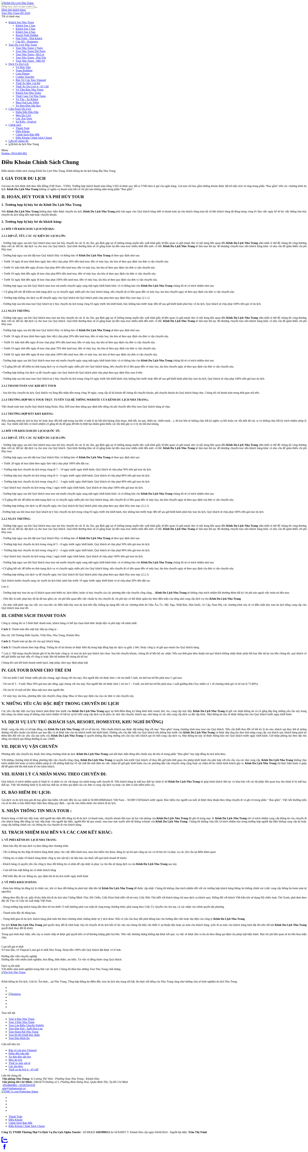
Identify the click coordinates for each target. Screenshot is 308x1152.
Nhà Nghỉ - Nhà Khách (29, 38)
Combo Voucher (25, 76)
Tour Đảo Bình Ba (19, 1038)
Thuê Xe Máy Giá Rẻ (28, 83)
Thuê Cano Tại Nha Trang (31, 96)
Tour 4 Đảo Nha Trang (21, 1018)
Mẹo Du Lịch (23, 115)
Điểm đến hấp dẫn (19, 1053)
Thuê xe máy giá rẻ (19, 1063)
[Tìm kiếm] (35, 7)
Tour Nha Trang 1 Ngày (29, 47)
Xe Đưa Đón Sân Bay (28, 105)
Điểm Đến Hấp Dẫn (27, 112)
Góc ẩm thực (16, 1066)
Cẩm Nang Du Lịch (20, 108)
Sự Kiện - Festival (26, 121)
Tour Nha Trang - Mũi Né (30, 60)
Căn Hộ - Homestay (27, 41)
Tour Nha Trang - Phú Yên (31, 57)
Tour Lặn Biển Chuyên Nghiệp (26, 1025)
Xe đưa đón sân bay (20, 1056)
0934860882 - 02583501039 (18, 1085)
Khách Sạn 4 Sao (25, 31)
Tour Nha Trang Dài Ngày (31, 51)
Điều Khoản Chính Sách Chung (34, 137)
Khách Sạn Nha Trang (21, 22)
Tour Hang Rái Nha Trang (23, 1031)
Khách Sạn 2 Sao (25, 25)
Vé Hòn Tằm (23, 67)
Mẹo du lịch (15, 1059)
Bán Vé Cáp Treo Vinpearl (31, 80)
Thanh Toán (22, 128)
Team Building (24, 70)
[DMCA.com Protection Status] (19, 1091)
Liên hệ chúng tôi (18, 140)
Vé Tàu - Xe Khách (27, 99)
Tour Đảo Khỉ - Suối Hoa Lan (26, 1028)
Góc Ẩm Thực (24, 118)
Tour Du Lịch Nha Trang (23, 44)
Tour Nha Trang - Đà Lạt (30, 54)
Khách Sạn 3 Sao (25, 28)
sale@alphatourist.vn (14, 1088)
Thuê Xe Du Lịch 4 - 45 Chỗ (32, 86)
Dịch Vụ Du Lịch (19, 64)
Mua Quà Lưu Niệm (27, 102)
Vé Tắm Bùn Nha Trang (29, 89)
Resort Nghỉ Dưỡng (27, 35)
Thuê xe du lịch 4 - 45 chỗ (23, 1069)
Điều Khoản (23, 131)
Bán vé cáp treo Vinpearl (23, 1050)
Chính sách (15, 124)
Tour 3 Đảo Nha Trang (21, 1022)
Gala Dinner (23, 73)
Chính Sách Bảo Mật (27, 134)
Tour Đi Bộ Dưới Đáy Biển (24, 1034)
